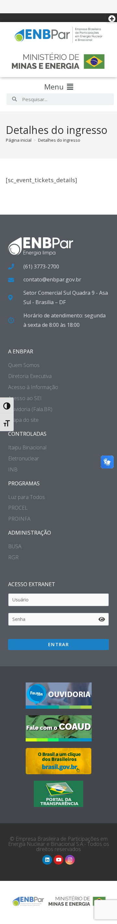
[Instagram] (70, 860)
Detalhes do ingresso (59, 140)
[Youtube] (58, 860)
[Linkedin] (47, 860)
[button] (111, 18)
